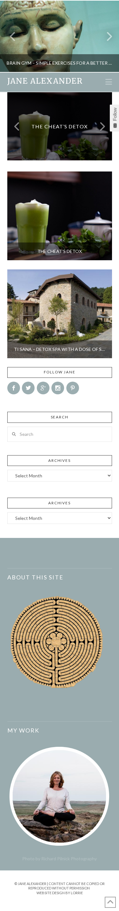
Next (105, 36)
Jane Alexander (45, 81)
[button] (108, 82)
